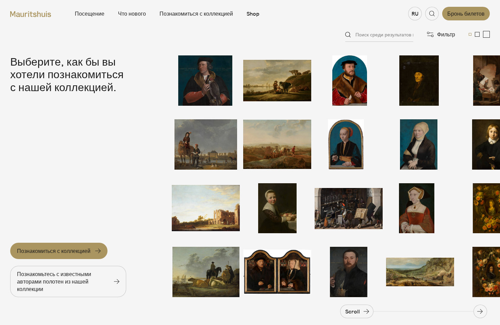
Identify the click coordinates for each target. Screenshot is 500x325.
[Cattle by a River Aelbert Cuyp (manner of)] (277, 80)
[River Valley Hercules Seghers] (420, 272)
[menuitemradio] (470, 34)
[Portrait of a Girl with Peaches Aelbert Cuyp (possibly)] (277, 208)
